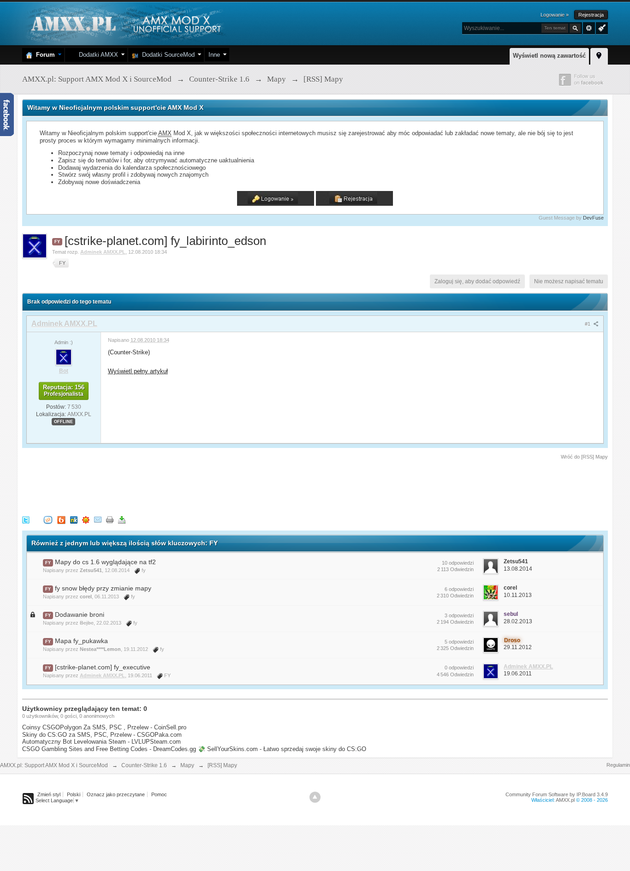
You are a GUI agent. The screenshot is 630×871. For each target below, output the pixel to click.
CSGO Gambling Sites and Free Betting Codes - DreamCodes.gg (109, 749)
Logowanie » (555, 15)
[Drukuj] (109, 519)
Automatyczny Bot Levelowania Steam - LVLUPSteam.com (101, 741)
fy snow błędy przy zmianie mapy (103, 588)
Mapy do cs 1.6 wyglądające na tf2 (105, 562)
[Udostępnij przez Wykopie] (48, 519)
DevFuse (593, 218)
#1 (588, 324)
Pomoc (159, 794)
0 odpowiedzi (459, 667)
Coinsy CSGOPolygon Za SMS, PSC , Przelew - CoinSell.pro (104, 727)
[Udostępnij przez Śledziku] (73, 519)
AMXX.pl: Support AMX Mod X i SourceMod (54, 765)
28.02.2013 (518, 621)
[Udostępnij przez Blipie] (61, 519)
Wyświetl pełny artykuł (138, 371)
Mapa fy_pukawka (81, 640)
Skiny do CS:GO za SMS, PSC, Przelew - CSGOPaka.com (102, 734)
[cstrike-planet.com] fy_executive (102, 667)
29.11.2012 (518, 647)
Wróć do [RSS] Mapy (584, 456)
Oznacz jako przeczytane (116, 794)
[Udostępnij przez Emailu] (97, 519)
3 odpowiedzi (459, 615)
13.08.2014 (518, 569)
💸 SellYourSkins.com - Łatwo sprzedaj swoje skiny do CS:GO (282, 749)
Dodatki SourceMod (166, 54)
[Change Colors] (601, 27)
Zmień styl (48, 794)
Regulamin (618, 765)
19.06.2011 (518, 673)
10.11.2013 (518, 595)
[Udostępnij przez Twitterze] (26, 519)
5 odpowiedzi (459, 641)
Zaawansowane (589, 28)
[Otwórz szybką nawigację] (599, 55)
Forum (43, 54)
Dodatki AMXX (96, 54)
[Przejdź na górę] (315, 797)
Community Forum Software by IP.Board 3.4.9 (556, 794)
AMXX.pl (565, 800)
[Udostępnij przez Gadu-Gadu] (85, 519)
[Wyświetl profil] (63, 356)
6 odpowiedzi (459, 589)
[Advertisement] (190, 486)
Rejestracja (591, 15)
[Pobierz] (121, 519)
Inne (214, 54)
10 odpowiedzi (458, 563)
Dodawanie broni (79, 614)
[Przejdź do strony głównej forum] (124, 22)
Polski (73, 794)
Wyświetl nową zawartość (549, 55)
